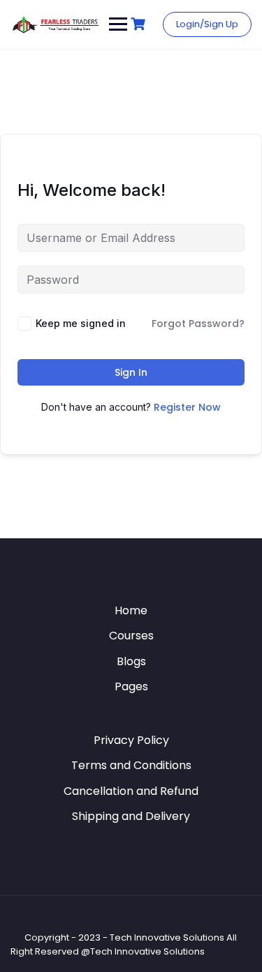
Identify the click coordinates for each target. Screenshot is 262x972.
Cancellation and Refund (131, 791)
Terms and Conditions (131, 765)
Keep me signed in (81, 323)
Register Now (187, 407)
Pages (131, 686)
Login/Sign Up (207, 24)
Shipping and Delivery (131, 816)
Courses (131, 636)
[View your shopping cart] (140, 24)
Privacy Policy (131, 740)
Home (131, 610)
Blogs (131, 661)
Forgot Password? (198, 324)
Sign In (131, 372)
